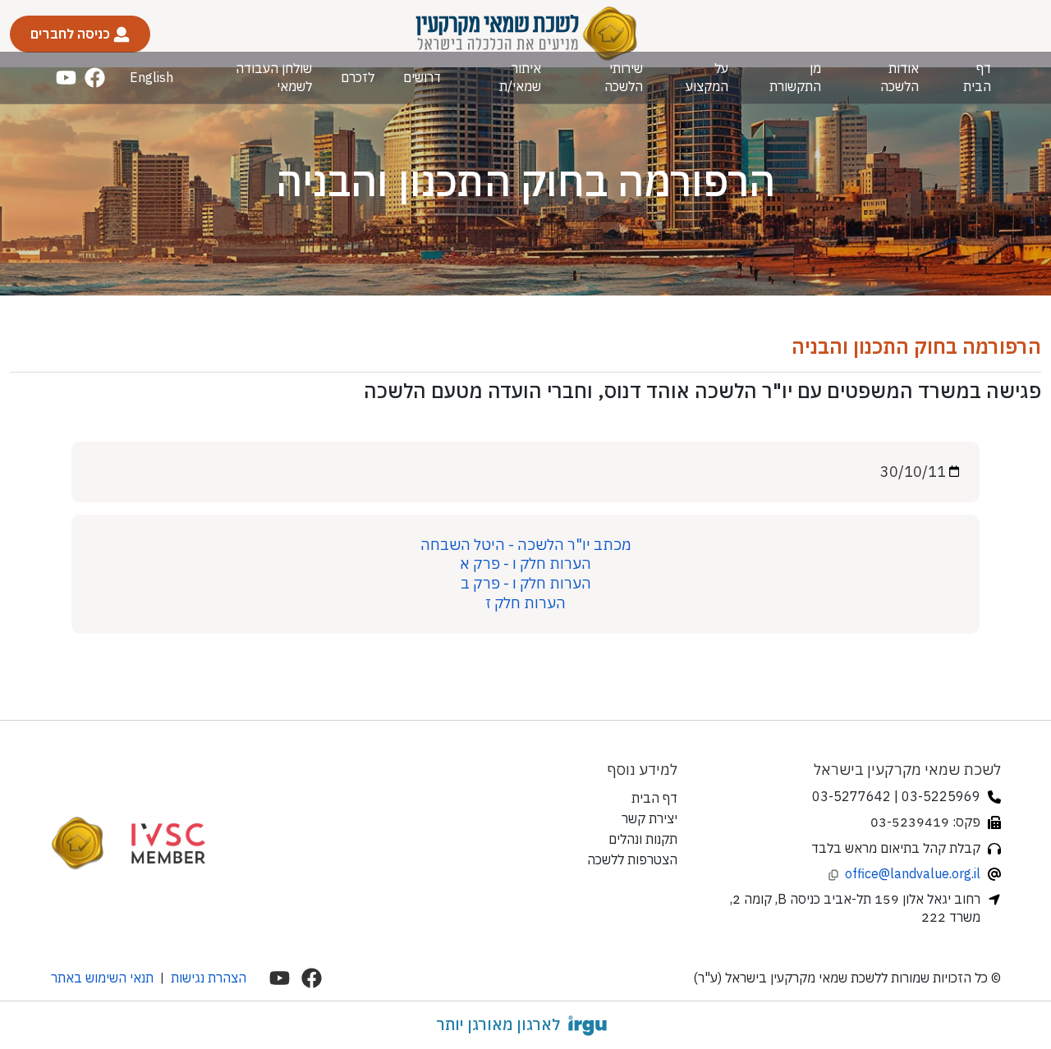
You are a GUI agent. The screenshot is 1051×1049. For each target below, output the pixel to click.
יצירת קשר (649, 818)
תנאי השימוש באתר (102, 977)
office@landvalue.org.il (912, 873)
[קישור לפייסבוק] (95, 77)
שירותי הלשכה (623, 77)
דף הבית (977, 77)
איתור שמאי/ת (520, 77)
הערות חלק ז (525, 602)
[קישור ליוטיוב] (66, 77)
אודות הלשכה (899, 77)
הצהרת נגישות (208, 977)
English (151, 77)
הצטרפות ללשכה (632, 859)
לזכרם (357, 77)
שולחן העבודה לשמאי (274, 77)
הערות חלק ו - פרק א (525, 563)
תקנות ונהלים (642, 839)
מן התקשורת (794, 77)
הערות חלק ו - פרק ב (526, 583)
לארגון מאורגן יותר (498, 1024)
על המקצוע (707, 77)
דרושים (422, 77)
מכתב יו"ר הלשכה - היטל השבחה (525, 544)
